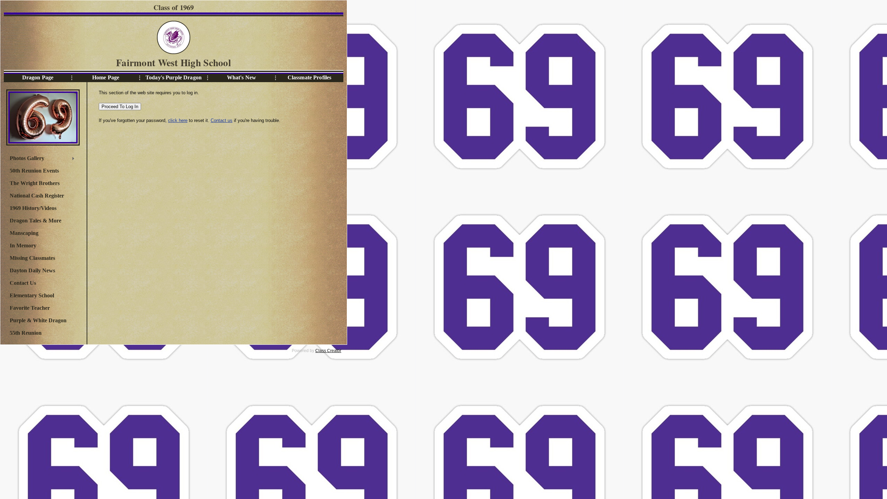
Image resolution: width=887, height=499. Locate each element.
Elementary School (32, 295)
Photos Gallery (25, 159)
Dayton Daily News (32, 270)
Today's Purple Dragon (174, 77)
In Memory (23, 245)
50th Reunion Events (34, 171)
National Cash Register (37, 196)
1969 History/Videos (33, 208)
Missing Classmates (32, 258)
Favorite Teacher (30, 308)
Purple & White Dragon (38, 320)
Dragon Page (38, 77)
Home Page (105, 77)
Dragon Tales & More (35, 221)
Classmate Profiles (310, 77)
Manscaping (24, 233)
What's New (241, 77)
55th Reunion (26, 333)
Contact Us (23, 283)
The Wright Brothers (35, 183)
